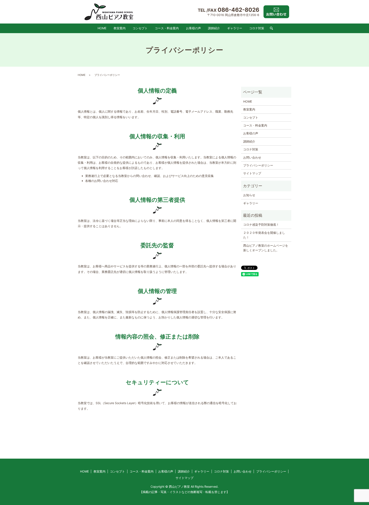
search (271, 28)
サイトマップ (252, 173)
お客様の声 (193, 28)
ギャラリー (234, 28)
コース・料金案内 (167, 28)
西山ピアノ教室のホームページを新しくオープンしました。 (265, 248)
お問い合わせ (252, 157)
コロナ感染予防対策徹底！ (261, 224)
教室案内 (120, 28)
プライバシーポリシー (258, 165)
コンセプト (140, 28)
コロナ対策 (256, 28)
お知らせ (249, 195)
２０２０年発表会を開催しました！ (264, 235)
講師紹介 (214, 28)
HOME (102, 28)
